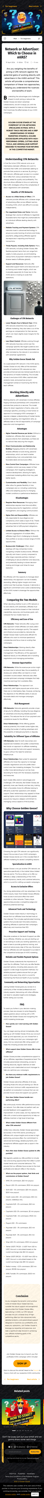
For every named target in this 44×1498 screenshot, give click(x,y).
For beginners (26, 38)
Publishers (21, 1474)
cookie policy (25, 1494)
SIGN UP (22, 1363)
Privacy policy (22, 1479)
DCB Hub (12, 1474)
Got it (35, 1494)
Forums (35, 1370)
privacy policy (10, 1494)
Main (15, 38)
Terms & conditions (33, 1458)
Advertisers (31, 1474)
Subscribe (35, 1452)
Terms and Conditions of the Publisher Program (22, 1476)
